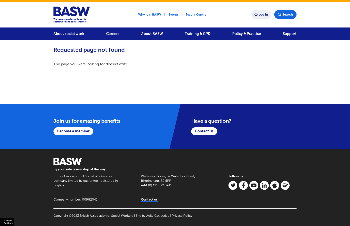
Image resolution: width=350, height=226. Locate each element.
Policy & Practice (246, 34)
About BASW (152, 34)
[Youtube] (253, 185)
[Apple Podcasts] (274, 185)
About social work (68, 34)
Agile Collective (157, 216)
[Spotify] (285, 185)
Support (290, 34)
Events (173, 14)
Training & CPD (197, 34)
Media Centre (196, 14)
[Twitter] (232, 185)
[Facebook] (243, 185)
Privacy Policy (182, 216)
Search (287, 14)
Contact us (204, 131)
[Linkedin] (264, 185)
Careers (112, 34)
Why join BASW (149, 14)
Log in (263, 14)
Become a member (73, 131)
